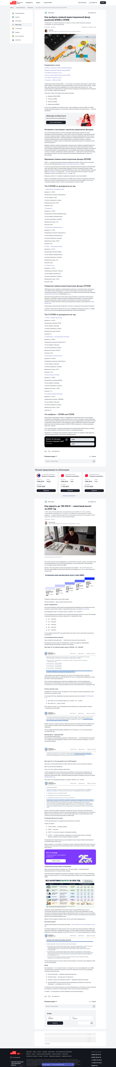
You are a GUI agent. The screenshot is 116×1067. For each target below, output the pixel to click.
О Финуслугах (65, 1053)
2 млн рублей (85, 609)
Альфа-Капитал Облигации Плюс (54, 355)
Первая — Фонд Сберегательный (54, 246)
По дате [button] (93, 456)
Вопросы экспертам (56, 1053)
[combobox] (82, 1018)
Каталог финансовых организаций (64, 1051)
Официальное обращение (55, 1056)
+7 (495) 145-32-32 (96, 1060)
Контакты (46, 1056)
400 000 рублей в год (49, 777)
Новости (39, 1051)
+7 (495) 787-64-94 (96, 1062)
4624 (54, 27)
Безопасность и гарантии (32, 1056)
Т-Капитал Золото (50, 265)
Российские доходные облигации (54, 394)
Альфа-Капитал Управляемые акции (55, 189)
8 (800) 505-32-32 (96, 1054)
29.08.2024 (47, 27)
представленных (52, 171)
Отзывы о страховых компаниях (43, 1053)
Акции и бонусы (51, 1051)
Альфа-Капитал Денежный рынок (54, 227)
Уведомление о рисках (67, 1056)
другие (69, 294)
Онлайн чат (94, 1065)
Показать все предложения (69, 495)
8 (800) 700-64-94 (96, 1057)
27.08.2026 (47, 519)
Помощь (41, 1056)
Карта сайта (29, 1051)
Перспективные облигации (51, 294)
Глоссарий (44, 1051)
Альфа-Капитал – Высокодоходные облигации (57, 336)
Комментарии (49, 456)
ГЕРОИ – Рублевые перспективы (54, 317)
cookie (51, 1064)
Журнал (34, 1051)
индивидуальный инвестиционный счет (71, 164)
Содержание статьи (52, 65)
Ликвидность (65, 173)
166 (54, 519)
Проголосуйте (49, 443)
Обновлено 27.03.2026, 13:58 (89, 27)
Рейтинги (28, 1053)
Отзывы (33, 1053)
